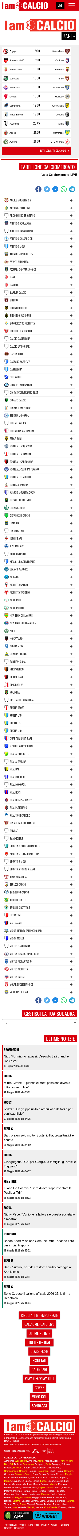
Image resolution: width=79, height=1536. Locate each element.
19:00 (36, 105)
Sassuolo (14, 78)
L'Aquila (16, 1480)
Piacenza (9, 1494)
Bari (6, 1464)
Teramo (8, 1504)
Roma (63, 1497)
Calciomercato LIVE (63, 174)
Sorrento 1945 (16, 60)
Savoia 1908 (15, 69)
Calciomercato (38, 1467)
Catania (32, 1470)
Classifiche (39, 1351)
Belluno (17, 1464)
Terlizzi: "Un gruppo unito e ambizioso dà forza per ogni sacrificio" (38, 1111)
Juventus (14, 123)
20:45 (36, 123)
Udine (64, 1504)
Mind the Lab (10, 1444)
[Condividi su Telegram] (72, 189)
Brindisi (17, 1467)
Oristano (66, 1487)
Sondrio (61, 1500)
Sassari (25, 1500)
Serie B (8, 1260)
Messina (62, 1484)
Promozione (11, 1049)
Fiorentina (14, 87)
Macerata (16, 1484)
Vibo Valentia (50, 1507)
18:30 (36, 78)
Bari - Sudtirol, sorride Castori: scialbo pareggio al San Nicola (37, 1269)
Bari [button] (68, 36)
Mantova (27, 1484)
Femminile (10, 1181)
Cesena (60, 114)
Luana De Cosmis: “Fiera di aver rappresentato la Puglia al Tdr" (37, 1190)
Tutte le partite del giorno (53, 150)
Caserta (23, 1470)
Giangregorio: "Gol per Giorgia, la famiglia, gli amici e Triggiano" (40, 1164)
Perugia (42, 1490)
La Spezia (26, 1480)
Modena (16, 1487)
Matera (53, 1484)
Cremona (9, 1474)
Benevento (28, 1464)
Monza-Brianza (29, 1487)
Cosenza (68, 1470)
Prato (53, 1494)
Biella (48, 1464)
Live (60, 5)
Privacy (45, 1524)
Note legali (33, 1524)
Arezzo (48, 1460)
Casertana (58, 69)
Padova (8, 1490)
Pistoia (24, 1494)
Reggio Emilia (39, 1497)
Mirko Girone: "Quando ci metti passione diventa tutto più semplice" (37, 1085)
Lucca (7, 1484)
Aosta (40, 1460)
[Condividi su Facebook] (39, 189)
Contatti (8, 1527)
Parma (60, 123)
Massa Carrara (40, 1484)
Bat (11, 1464)
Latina (36, 1480)
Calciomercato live (39, 1324)
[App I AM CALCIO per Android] (18, 1515)
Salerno (16, 1500)
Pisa (17, 1494)
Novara (50, 1487)
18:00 (36, 51)
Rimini (56, 1497)
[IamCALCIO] (39, 1426)
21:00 (36, 132)
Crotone (59, 60)
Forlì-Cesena (11, 1477)
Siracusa (51, 1500)
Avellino (13, 141)
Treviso (47, 1504)
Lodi (66, 1480)
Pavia (34, 1490)
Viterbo (71, 1507)
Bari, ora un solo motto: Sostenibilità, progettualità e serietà (39, 1138)
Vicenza (62, 1507)
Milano (7, 1487)
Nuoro (58, 1487)
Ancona (32, 1460)
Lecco (51, 1480)
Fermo (42, 1474)
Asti (62, 1460)
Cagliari (25, 1467)
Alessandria (21, 1460)
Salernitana (58, 51)
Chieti (52, 1470)
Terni (15, 1504)
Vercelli (30, 1507)
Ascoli (12, 132)
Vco (15, 1507)
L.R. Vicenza (57, 141)
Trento (39, 1504)
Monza (12, 96)
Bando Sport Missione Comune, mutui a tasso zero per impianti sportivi (39, 1243)
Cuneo (27, 1474)
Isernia (7, 1480)
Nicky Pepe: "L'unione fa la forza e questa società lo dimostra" (39, 1217)
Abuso (54, 1524)
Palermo (17, 1490)
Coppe (39, 1387)
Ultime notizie (39, 1333)
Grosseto (53, 1477)
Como (60, 1470)
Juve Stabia (58, 105)
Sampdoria (14, 105)
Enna (35, 1474)
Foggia (12, 51)
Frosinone (58, 87)
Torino (60, 78)
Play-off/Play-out (39, 1378)
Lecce (43, 1480)
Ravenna (8, 1497)
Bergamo (39, 1464)
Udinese (59, 96)
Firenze (60, 1474)
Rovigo (7, 1500)
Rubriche (10, 1234)
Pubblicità (64, 1524)
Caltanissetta (53, 1467)
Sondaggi (39, 1405)
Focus (8, 1076)
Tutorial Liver (10, 1524)
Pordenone (34, 1494)
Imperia (63, 1477)
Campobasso (11, 1470)
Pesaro (50, 1490)
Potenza (45, 1494)
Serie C (8, 1128)
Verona (39, 1507)
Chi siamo (19, 1527)
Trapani (31, 1504)
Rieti (49, 1497)
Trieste (56, 1504)
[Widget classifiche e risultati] (47, 1515)
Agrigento (9, 1460)
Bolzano (66, 1464)
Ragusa (62, 1494)
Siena (43, 1500)
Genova (35, 1477)
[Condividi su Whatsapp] (64, 189)
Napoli (41, 1487)
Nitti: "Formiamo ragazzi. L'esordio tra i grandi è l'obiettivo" (36, 1059)
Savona (35, 1500)
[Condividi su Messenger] (56, 189)
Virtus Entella (16, 114)
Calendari (39, 1369)
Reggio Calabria (23, 1497)
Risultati (39, 1360)
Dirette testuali (39, 1342)
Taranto (70, 1500)
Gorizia (43, 1477)
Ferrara (51, 1474)
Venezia (22, 1507)
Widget (22, 1524)
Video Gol (39, 1396)
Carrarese (58, 132)
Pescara (60, 1490)
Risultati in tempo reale (39, 1315)
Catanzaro (43, 1470)
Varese (7, 1507)
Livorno (59, 1480)
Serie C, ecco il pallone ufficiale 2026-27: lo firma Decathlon (37, 1296)
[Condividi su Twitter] (47, 189)
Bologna (56, 1464)
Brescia (8, 1467)
